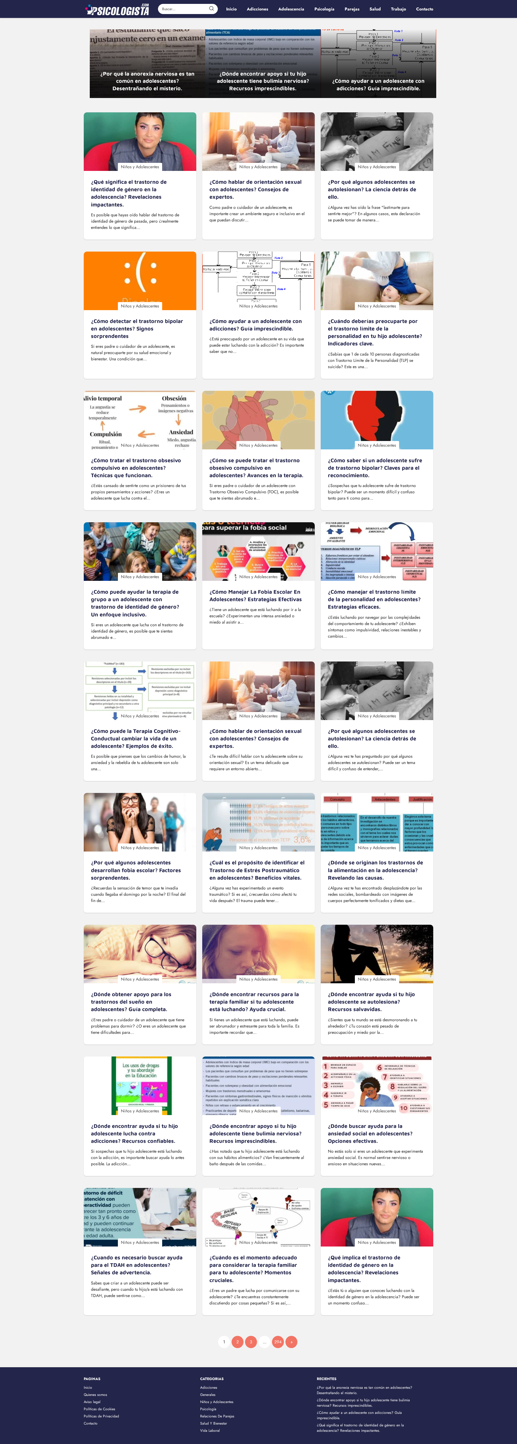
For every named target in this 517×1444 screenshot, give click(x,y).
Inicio (88, 1387)
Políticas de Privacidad (101, 1416)
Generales (207, 1394)
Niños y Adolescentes (216, 1402)
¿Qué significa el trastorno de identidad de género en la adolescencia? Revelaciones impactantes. (360, 1427)
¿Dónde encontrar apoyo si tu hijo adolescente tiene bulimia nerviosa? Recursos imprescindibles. (363, 1402)
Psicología (208, 1409)
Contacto (91, 1423)
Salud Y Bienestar (213, 1423)
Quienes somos (95, 1394)
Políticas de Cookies (99, 1409)
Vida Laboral (210, 1430)
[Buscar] (211, 8)
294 (278, 1342)
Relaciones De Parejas (217, 1416)
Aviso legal (92, 1402)
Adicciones (208, 1387)
